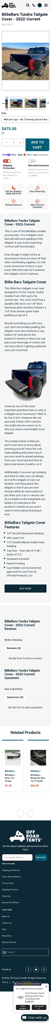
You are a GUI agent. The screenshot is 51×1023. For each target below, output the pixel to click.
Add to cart (37, 144)
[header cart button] (39, 5)
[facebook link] (28, 969)
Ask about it (39, 1007)
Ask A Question (14, 688)
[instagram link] (44, 969)
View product (22, 1007)
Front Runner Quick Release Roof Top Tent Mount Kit (34, 996)
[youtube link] (36, 969)
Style (3, 113)
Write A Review (13, 639)
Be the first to (25, 658)
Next (47, 103)
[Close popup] (46, 986)
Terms (5, 982)
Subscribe (41, 857)
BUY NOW (25, 588)
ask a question (33, 707)
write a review (34, 658)
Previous (3, 103)
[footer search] (4, 952)
